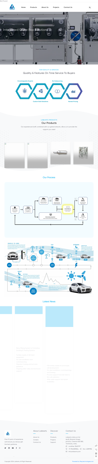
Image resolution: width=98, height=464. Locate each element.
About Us (36, 437)
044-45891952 (87, 449)
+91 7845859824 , (74, 449)
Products (53, 437)
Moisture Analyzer (61, 153)
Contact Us (37, 442)
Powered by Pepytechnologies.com (83, 461)
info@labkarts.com (74, 451)
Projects (53, 440)
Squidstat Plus (14, 156)
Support (53, 442)
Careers (36, 440)
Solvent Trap (83, 153)
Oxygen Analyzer (37, 156)
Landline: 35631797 (74, 446)
